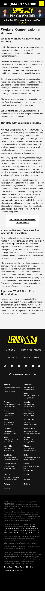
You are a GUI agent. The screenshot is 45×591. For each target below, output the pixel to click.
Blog (36, 357)
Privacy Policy (19, 567)
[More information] (34, 374)
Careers (26, 357)
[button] (5, 366)
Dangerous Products (31, 350)
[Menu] (5, 3)
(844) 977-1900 (23, 4)
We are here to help (10, 111)
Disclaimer (29, 567)
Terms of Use (8, 567)
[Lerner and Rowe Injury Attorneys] (22, 339)
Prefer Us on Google (21, 374)
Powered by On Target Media (13, 570)
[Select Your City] (41, 3)
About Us (12, 357)
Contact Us (11, 350)
